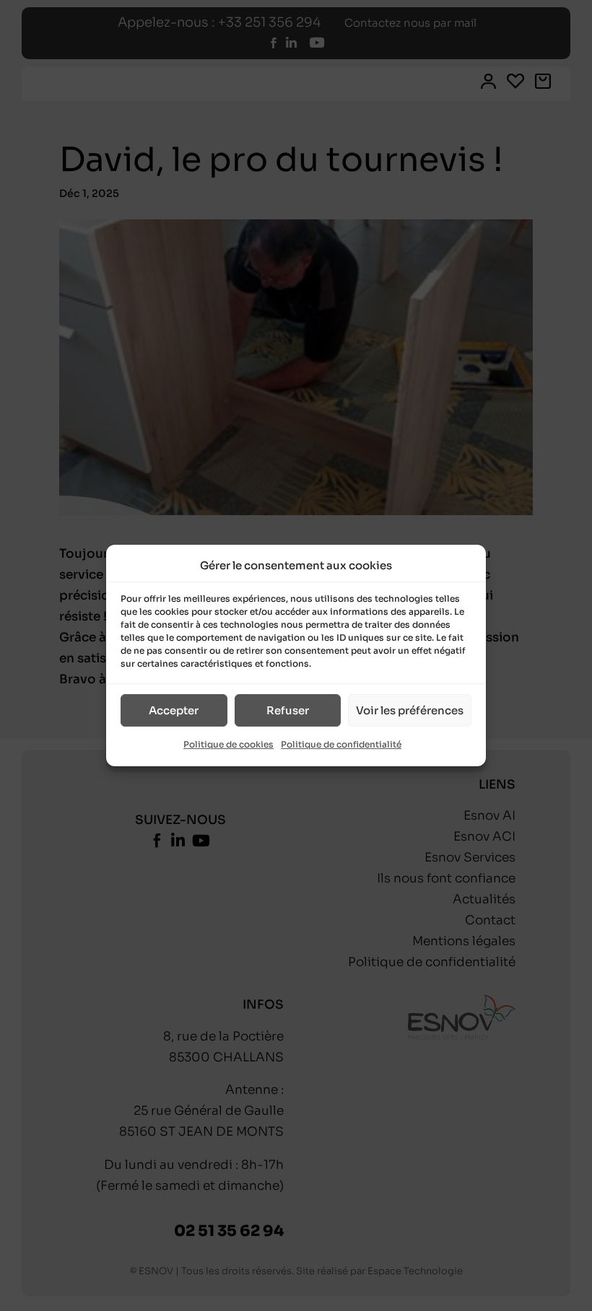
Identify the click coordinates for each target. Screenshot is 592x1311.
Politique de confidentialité (341, 745)
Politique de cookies (228, 745)
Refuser (287, 710)
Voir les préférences (409, 710)
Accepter (174, 710)
